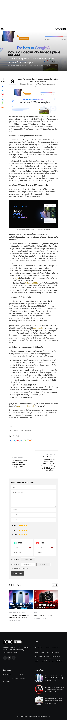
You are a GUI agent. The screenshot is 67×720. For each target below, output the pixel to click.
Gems (16, 278)
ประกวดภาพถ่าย (55, 656)
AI (10, 430)
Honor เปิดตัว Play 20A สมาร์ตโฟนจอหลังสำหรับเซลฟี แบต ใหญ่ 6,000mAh (20, 617)
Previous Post (18, 457)
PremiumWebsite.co (43, 716)
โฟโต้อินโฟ (59, 661)
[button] (53, 585)
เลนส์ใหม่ (44, 661)
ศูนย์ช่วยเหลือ (38, 328)
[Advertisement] (33, 13)
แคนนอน (51, 661)
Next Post (49, 454)
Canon (37, 648)
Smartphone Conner (19, 612)
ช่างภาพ (46, 656)
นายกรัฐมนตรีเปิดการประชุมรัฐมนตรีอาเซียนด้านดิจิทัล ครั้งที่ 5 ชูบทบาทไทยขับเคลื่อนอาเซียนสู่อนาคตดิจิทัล (20, 463)
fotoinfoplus (56, 648)
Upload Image (15, 559)
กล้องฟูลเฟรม (55, 652)
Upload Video (15, 564)
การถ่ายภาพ (38, 656)
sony (48, 652)
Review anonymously (21, 569)
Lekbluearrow (14, 66)
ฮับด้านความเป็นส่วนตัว (26, 406)
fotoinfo (48, 648)
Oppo (42, 652)
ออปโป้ (37, 661)
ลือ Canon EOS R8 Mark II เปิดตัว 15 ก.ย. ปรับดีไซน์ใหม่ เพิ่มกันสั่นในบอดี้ (54, 689)
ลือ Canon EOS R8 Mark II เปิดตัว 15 (44, 616)
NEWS (10, 612)
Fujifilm (37, 652)
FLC (42, 648)
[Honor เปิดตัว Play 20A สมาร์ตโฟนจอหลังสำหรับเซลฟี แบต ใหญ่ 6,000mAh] (39, 678)
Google (16, 430)
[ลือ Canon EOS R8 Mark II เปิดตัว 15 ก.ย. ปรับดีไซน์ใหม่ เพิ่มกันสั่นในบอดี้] (39, 689)
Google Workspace (26, 430)
